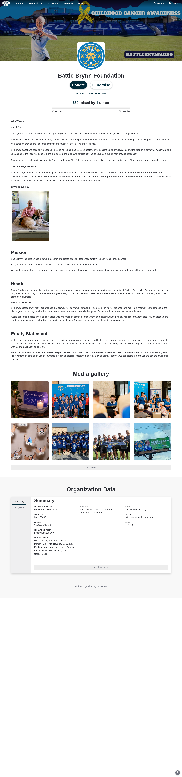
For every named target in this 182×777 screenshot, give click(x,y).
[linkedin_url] (132, 525)
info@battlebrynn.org (135, 509)
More (93, 467)
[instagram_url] (129, 525)
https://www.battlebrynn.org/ (139, 517)
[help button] (177, 772)
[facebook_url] (126, 525)
